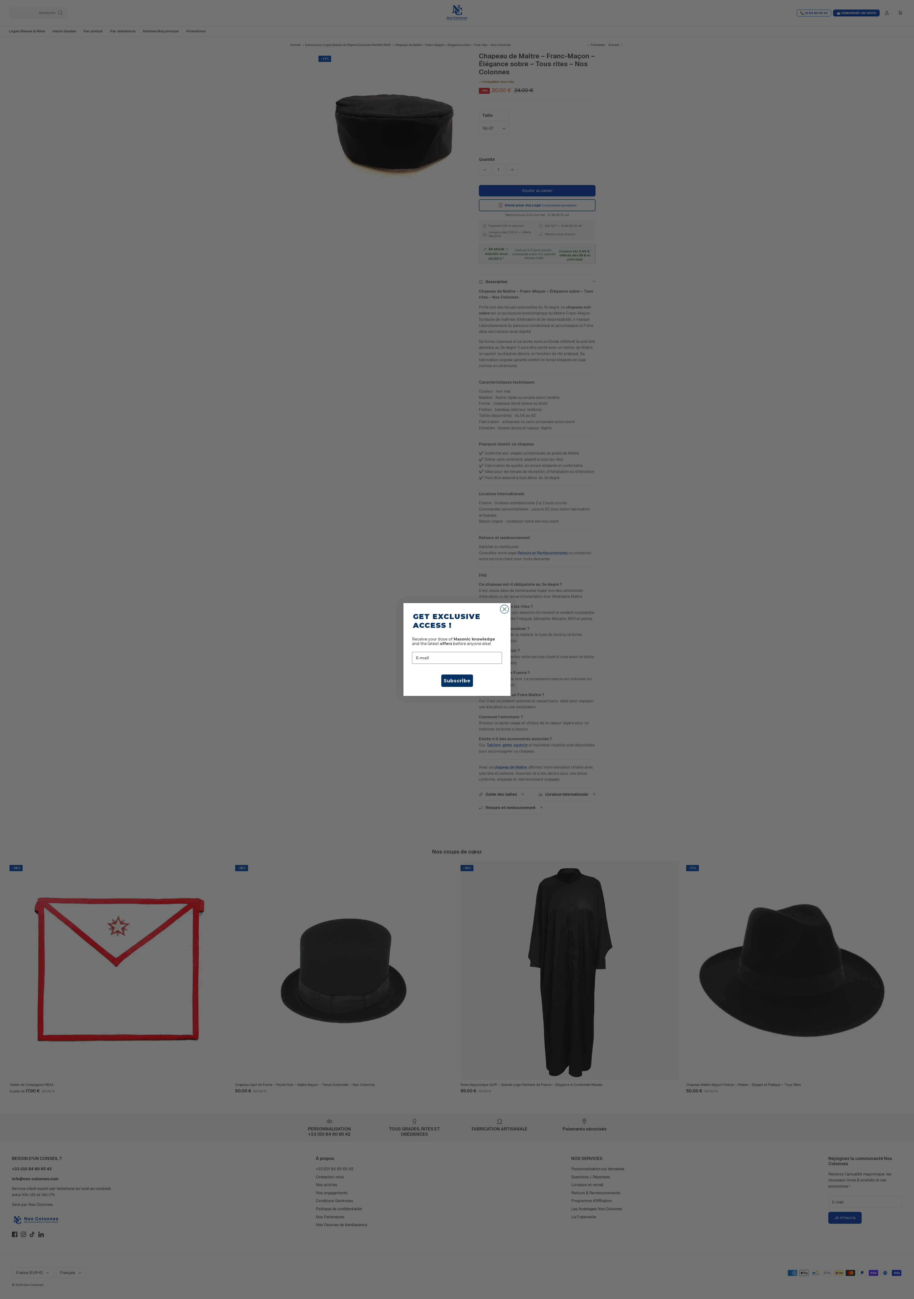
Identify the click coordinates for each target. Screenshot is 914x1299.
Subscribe (457, 681)
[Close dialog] (504, 609)
